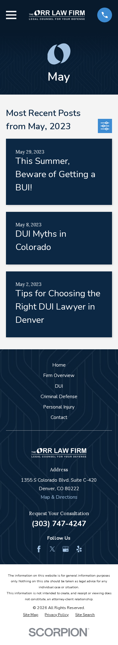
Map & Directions (59, 497)
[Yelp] (79, 549)
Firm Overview (59, 375)
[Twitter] (52, 549)
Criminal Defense (59, 396)
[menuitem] (30, 615)
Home (59, 365)
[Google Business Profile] (65, 549)
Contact (59, 417)
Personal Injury (59, 407)
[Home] (57, 15)
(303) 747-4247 (59, 524)
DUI (59, 386)
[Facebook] (39, 549)
